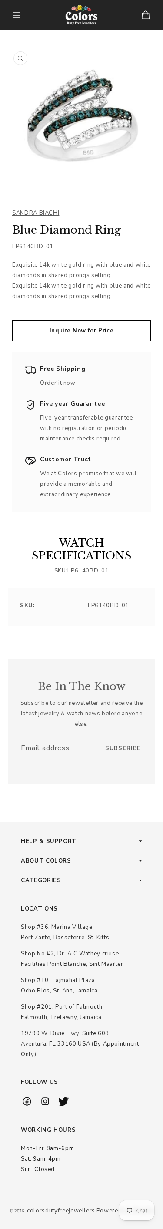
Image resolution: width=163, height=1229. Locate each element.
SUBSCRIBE (123, 748)
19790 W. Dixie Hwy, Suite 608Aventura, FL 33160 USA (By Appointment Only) (80, 1043)
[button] (16, 15)
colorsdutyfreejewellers (61, 1211)
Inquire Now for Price (82, 331)
